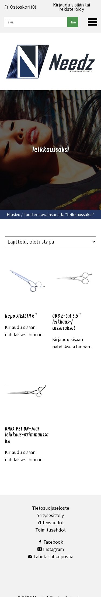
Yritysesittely (50, 515)
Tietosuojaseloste (50, 508)
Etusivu (13, 214)
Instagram (53, 549)
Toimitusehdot (50, 530)
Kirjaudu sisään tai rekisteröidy (71, 7)
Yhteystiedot (50, 522)
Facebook (53, 542)
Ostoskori (23, 7)
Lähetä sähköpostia (53, 556)
